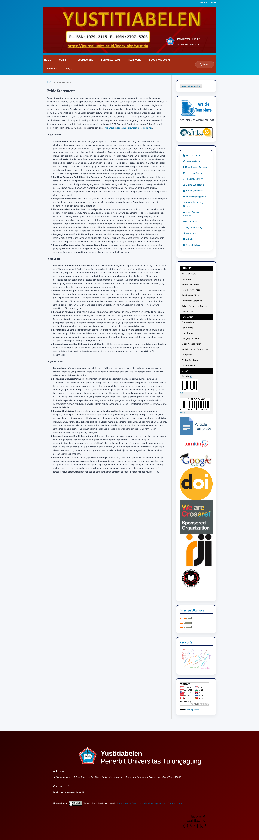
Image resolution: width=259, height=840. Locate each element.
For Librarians (188, 333)
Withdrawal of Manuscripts (195, 349)
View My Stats (192, 709)
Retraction (191, 233)
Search (206, 64)
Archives (52, 68)
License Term (192, 221)
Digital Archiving (194, 227)
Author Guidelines (194, 190)
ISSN (182, 393)
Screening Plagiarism (196, 196)
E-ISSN (183, 412)
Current (64, 60)
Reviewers (134, 60)
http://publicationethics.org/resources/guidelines (128, 128)
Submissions (85, 60)
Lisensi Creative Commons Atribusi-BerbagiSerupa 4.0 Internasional (149, 803)
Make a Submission (191, 86)
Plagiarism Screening (192, 300)
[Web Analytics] (182, 709)
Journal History (193, 245)
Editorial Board (189, 273)
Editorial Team (110, 60)
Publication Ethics (194, 179)
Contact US (187, 311)
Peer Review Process (196, 167)
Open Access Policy (191, 344)
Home (47, 60)
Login (213, 2)
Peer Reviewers (194, 161)
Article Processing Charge (194, 306)
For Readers (188, 322)
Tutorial (186, 376)
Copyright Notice (190, 338)
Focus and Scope (160, 60)
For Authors (187, 327)
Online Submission (195, 184)
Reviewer (186, 279)
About (70, 68)
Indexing (190, 239)
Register (204, 2)
